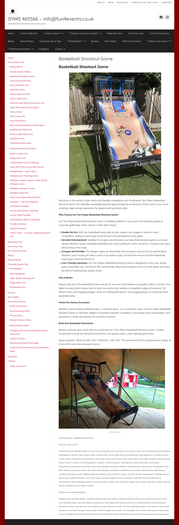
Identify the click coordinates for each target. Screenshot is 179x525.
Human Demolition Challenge (24, 210)
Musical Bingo (26, 41)
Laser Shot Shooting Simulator (24, 107)
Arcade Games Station (20, 72)
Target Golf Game (18, 228)
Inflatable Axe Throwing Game (24, 176)
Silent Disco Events (131, 41)
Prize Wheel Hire (18, 121)
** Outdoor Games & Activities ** (84, 33)
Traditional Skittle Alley (20, 143)
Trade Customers (18, 366)
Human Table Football (20, 215)
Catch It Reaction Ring (20, 81)
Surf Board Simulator (20, 206)
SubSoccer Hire (17, 138)
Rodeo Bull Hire (114, 33)
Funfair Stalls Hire (28, 33)
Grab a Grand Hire (18, 98)
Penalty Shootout (18, 224)
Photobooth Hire (18, 287)
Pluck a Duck (16, 112)
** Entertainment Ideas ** (19, 49)
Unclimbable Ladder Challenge (25, 219)
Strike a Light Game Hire (21, 134)
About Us (101, 2)
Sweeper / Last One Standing (24, 202)
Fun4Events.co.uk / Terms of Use (145, 2)
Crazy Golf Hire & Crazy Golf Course (27, 167)
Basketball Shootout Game (22, 76)
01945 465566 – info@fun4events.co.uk (51, 19)
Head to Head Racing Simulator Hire (27, 103)
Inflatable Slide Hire (19, 193)
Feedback (44, 49)
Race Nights (110, 41)
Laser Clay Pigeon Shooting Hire (25, 197)
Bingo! (11, 41)
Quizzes (94, 41)
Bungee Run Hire (18, 158)
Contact (58, 49)
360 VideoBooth (17, 274)
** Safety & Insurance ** (158, 41)
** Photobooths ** (75, 41)
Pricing (111, 2)
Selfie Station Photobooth (22, 278)
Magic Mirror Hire (18, 282)
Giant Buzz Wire (17, 89)
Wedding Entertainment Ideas (24, 343)
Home (11, 33)
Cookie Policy (166, 2)
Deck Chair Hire (135, 33)
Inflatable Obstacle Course (22, 188)
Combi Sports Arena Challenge (24, 162)
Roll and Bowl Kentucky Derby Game (27, 125)
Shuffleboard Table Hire (21, 129)
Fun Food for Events (159, 33)
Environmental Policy (20, 311)
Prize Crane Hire (17, 116)
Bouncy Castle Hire (19, 153)
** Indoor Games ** (52, 33)
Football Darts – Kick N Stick (23, 171)
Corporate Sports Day (50, 41)
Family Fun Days (17, 338)
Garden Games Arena (20, 94)
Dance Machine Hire (19, 85)
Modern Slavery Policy (20, 320)
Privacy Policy (122, 2)
